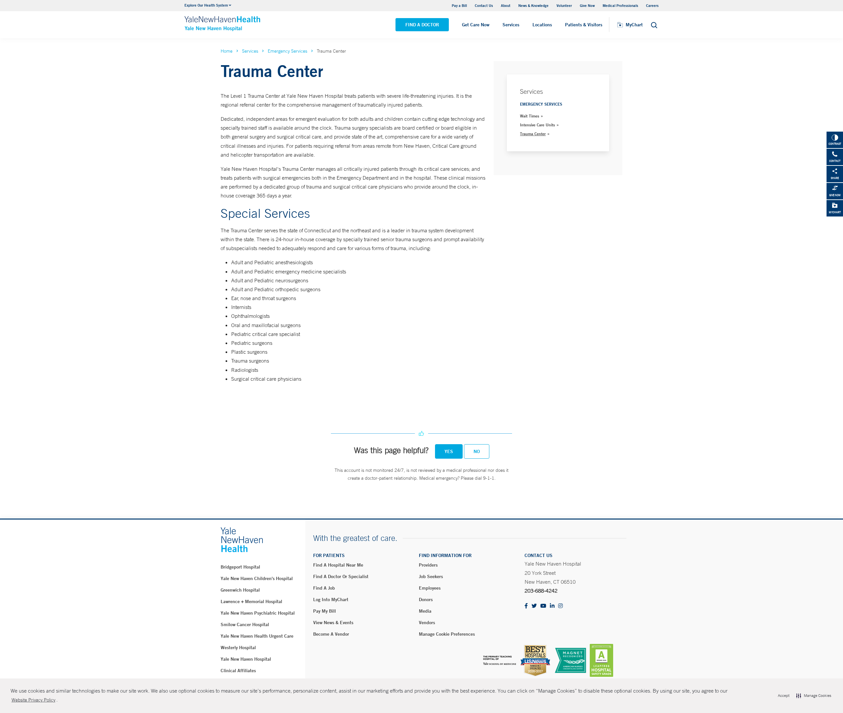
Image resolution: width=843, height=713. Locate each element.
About (505, 5)
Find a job (324, 588)
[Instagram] (560, 606)
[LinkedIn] (552, 606)
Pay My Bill (324, 611)
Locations (542, 25)
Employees (430, 588)
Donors (426, 599)
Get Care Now (475, 25)
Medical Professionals (620, 5)
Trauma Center (533, 133)
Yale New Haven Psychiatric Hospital (258, 613)
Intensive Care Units (537, 124)
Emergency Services (287, 51)
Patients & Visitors (583, 25)
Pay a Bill (459, 5)
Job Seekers (431, 576)
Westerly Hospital (238, 647)
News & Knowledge (533, 5)
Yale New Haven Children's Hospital (257, 578)
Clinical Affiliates (238, 671)
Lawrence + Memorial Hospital (251, 601)
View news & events (333, 622)
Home (226, 51)
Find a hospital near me (338, 565)
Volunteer (564, 5)
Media (425, 611)
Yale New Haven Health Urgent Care (257, 636)
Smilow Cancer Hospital (245, 624)
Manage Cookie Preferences (447, 634)
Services (511, 25)
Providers (428, 565)
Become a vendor (331, 634)
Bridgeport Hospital (240, 567)
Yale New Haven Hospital (246, 659)
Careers (652, 5)
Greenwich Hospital (240, 590)
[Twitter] (534, 606)
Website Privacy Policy (33, 700)
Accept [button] (783, 695)
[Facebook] (526, 606)
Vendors (427, 622)
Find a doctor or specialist (340, 576)
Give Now (587, 5)
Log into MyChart (330, 599)
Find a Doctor (422, 25)
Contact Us (484, 5)
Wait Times (529, 115)
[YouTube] (543, 606)
